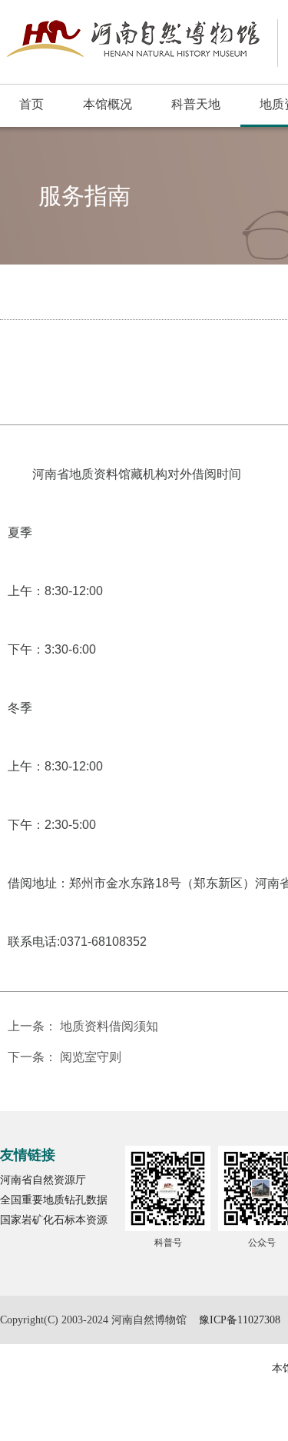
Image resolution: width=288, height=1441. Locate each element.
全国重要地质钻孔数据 (54, 1200)
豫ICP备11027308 (239, 1320)
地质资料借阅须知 (109, 1026)
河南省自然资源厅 (43, 1180)
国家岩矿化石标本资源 (54, 1220)
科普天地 (195, 104)
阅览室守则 (90, 1056)
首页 (31, 104)
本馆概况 (107, 104)
